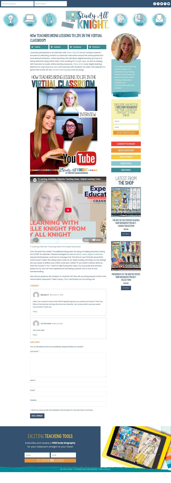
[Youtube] (168, 3)
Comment (34, 351)
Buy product (126, 234)
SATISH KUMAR (46, 324)
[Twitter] (161, 3)
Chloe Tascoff (73, 52)
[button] (39, 47)
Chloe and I (78, 64)
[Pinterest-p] (165, 3)
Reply (35, 311)
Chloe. (66, 279)
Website (33, 400)
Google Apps (80, 61)
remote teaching (59, 70)
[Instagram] (154, 3)
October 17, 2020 (57, 295)
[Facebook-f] (158, 3)
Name (33, 380)
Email (32, 390)
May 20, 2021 (58, 324)
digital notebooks (95, 254)
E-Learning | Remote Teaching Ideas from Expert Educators (55, 246)
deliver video (81, 254)
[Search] (64, 3)
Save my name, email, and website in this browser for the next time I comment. (62, 410)
